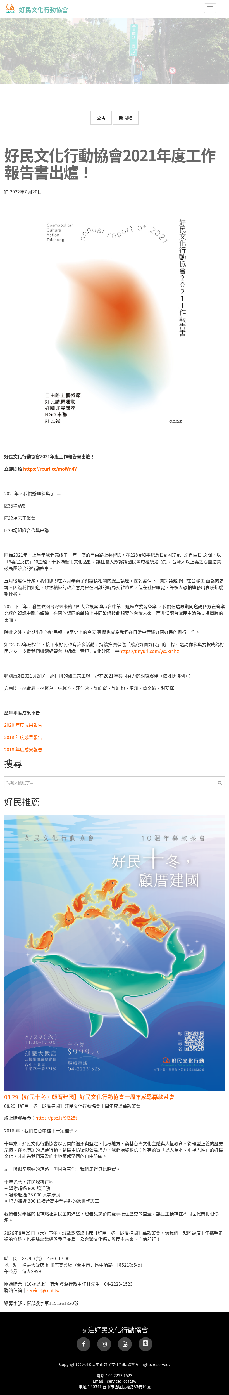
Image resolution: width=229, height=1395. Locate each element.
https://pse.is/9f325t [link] (56, 1117)
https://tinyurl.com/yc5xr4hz (149, 651)
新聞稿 (125, 117)
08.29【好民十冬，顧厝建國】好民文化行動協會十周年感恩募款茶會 (89, 1097)
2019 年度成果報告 (23, 737)
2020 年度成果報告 (23, 724)
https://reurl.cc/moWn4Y (50, 468)
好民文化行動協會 (43, 9)
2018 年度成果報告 (23, 749)
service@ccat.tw (43, 1290)
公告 (101, 117)
